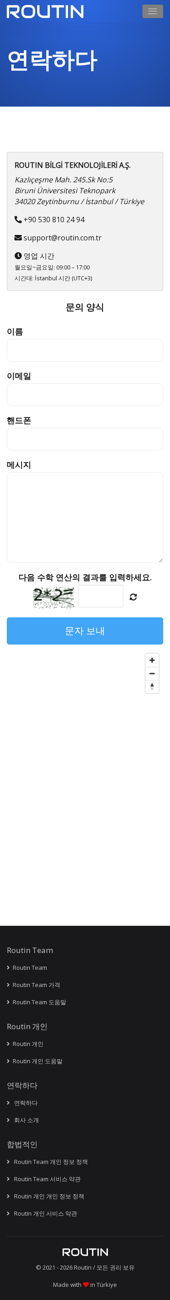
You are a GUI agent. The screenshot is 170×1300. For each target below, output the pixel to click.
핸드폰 (19, 420)
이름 (15, 331)
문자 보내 (85, 630)
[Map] (85, 762)
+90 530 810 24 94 (54, 220)
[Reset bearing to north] (152, 686)
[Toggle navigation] (152, 11)
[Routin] (85, 1252)
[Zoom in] (152, 660)
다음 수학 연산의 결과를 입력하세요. (85, 577)
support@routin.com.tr (63, 238)
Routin (83, 1267)
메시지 (19, 464)
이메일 (19, 375)
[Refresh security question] (133, 596)
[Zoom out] (152, 673)
